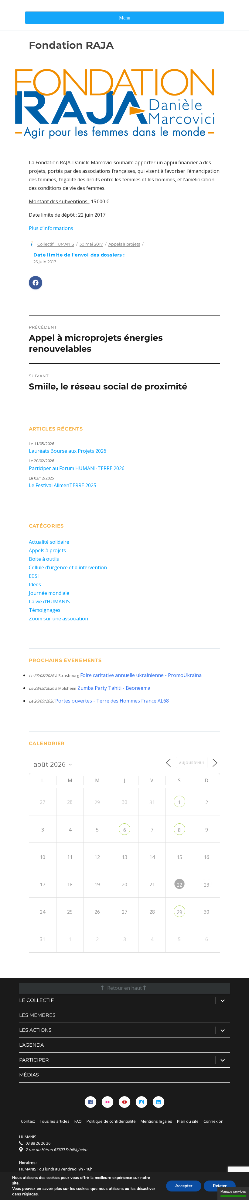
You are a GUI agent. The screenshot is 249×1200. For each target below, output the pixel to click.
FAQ (78, 1121)
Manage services (233, 1191)
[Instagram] (141, 1102)
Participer (34, 1060)
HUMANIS (27, 1136)
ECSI (34, 576)
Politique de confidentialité (111, 1121)
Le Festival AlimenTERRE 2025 (62, 485)
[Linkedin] (158, 1102)
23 (206, 884)
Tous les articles (55, 1121)
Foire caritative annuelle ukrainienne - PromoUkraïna (141, 675)
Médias (29, 1075)
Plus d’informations (51, 228)
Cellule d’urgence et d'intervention (68, 567)
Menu (124, 17)
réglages (30, 1194)
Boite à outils (44, 559)
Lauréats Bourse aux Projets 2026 (67, 451)
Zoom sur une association (58, 618)
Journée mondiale (49, 593)
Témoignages (44, 610)
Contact (28, 1121)
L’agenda (31, 1045)
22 (179, 884)
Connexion (213, 1121)
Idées (35, 584)
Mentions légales (156, 1121)
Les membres (37, 1015)
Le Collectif (36, 1000)
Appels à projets (124, 244)
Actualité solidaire (49, 542)
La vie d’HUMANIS (49, 601)
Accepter (183, 1186)
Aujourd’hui (191, 762)
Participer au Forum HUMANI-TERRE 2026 (76, 468)
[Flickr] (107, 1102)
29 (179, 912)
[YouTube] (124, 1102)
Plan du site (188, 1121)
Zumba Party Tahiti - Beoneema (113, 688)
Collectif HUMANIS (55, 244)
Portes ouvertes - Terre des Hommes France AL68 (112, 700)
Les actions (35, 1030)
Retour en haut (124, 988)
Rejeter (220, 1186)
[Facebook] (90, 1102)
